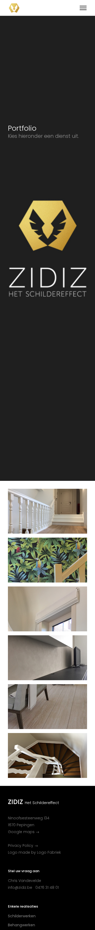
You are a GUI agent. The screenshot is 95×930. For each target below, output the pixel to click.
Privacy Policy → (23, 845)
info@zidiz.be (20, 887)
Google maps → (23, 831)
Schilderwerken (22, 916)
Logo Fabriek (49, 852)
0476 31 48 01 (47, 887)
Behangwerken (21, 925)
